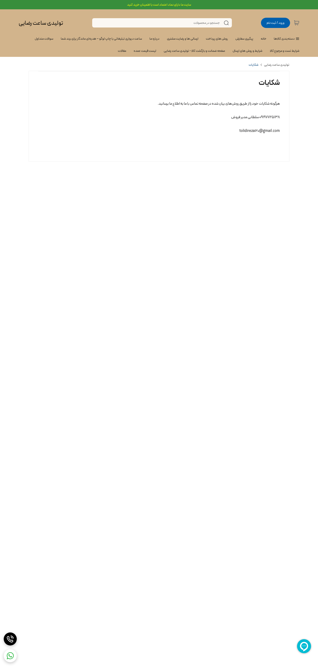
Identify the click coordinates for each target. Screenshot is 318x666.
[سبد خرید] (296, 23)
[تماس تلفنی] (10, 638)
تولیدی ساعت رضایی (41, 23)
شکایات (253, 64)
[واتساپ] (10, 655)
